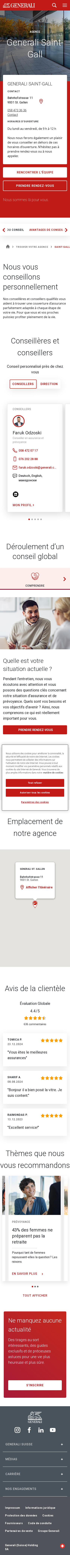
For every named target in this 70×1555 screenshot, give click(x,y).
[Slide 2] (35, 1286)
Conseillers (23, 384)
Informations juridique (40, 1507)
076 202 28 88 (28, 459)
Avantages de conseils (47, 229)
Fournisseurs (14, 1523)
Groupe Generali (49, 1530)
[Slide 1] (32, 1286)
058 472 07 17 (28, 450)
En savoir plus (25, 1273)
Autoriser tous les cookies (35, 792)
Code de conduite (40, 1523)
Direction (49, 384)
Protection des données (21, 1515)
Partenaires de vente (19, 1530)
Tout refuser (35, 782)
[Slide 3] (37, 1286)
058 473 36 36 (17, 110)
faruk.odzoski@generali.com (38, 467)
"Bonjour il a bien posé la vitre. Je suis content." (34, 1093)
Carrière (13, 1474)
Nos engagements (20, 1489)
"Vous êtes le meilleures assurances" (27, 1055)
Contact (12, 115)
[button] (29, 519)
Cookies (48, 1515)
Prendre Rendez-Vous (35, 186)
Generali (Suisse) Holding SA (21, 1547)
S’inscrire (35, 1385)
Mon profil (23, 505)
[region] (35, 777)
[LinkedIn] (18, 494)
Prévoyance (21, 1221)
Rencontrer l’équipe (35, 172)
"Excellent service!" (23, 1127)
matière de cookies (53, 772)
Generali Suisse (19, 1444)
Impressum (12, 1507)
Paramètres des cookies (35, 802)
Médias (11, 1459)
